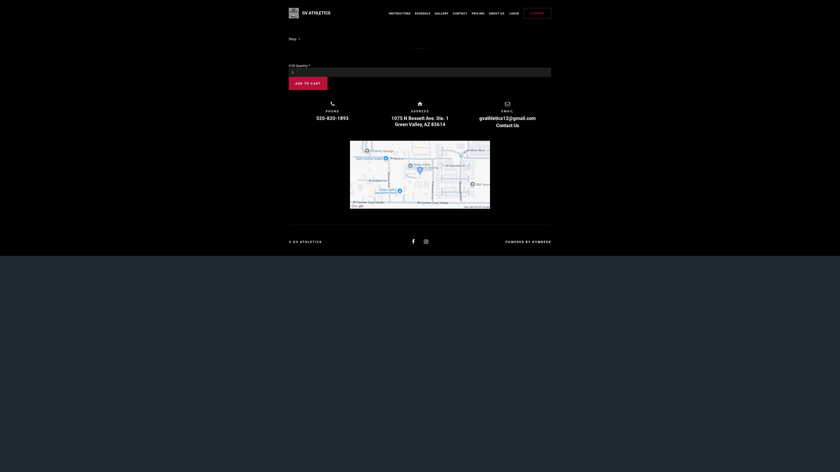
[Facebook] (413, 242)
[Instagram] (426, 242)
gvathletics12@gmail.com (507, 118)
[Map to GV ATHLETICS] (420, 175)
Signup (537, 13)
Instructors (399, 13)
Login (514, 13)
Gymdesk (541, 242)
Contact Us (507, 125)
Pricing (478, 13)
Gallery (441, 13)
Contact (460, 13)
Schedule (422, 13)
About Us (496, 13)
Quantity (303, 66)
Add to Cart (308, 83)
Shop (292, 39)
